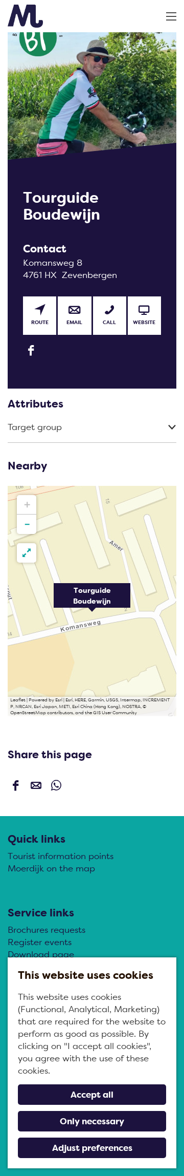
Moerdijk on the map (51, 868)
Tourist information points (60, 856)
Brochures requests (46, 930)
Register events (40, 942)
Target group (35, 427)
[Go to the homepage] (25, 16)
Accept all (92, 1094)
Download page (41, 954)
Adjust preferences (92, 1148)
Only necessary (92, 1121)
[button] (92, 601)
